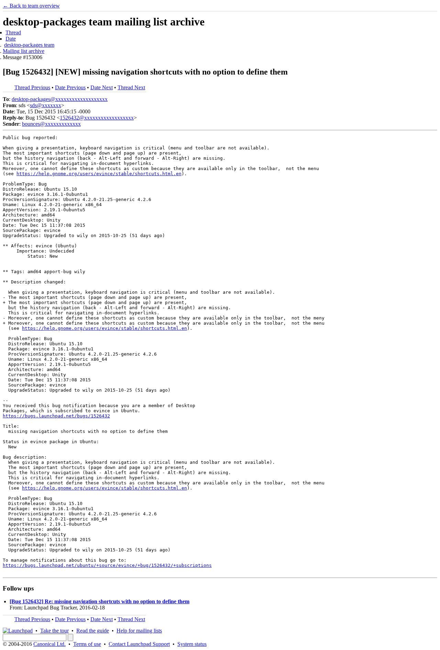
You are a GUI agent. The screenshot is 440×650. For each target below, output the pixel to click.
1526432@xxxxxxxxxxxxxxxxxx (97, 118)
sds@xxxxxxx (45, 105)
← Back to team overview (31, 6)
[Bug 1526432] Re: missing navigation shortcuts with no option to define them (99, 601)
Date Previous (70, 87)
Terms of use (87, 644)
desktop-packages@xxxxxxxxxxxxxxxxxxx (60, 99)
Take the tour (54, 631)
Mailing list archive (23, 51)
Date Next (101, 87)
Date (11, 39)
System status (192, 644)
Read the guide (92, 631)
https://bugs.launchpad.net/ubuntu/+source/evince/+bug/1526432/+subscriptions (107, 565)
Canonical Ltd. (49, 644)
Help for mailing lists (139, 631)
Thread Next (131, 87)
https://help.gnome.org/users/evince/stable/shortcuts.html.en (99, 173)
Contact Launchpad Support (139, 644)
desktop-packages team (29, 45)
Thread (13, 32)
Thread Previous (32, 87)
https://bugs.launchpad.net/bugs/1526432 (56, 415)
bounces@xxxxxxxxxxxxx (51, 124)
